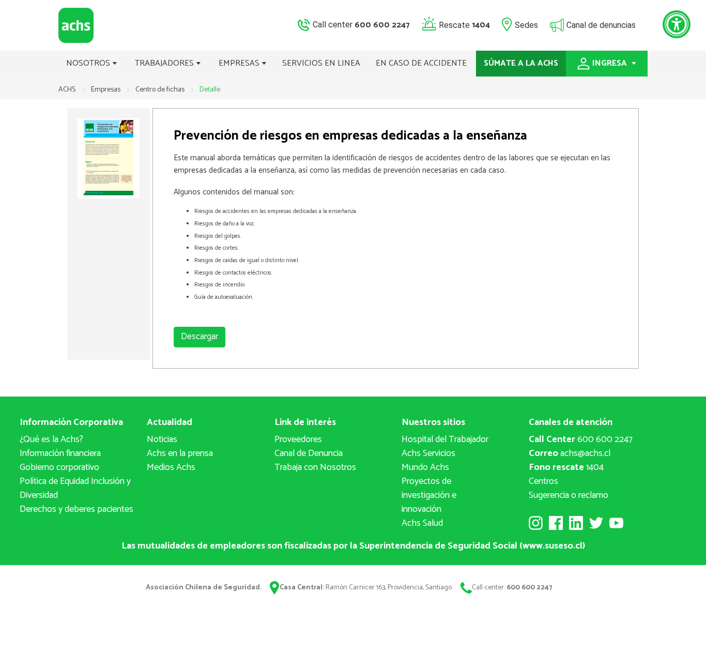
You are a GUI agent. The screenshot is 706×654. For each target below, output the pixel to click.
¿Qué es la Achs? (51, 439)
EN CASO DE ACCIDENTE (421, 63)
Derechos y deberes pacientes (76, 509)
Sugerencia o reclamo (568, 495)
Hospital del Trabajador (445, 439)
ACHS (66, 90)
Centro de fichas (160, 90)
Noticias (162, 439)
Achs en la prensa (180, 453)
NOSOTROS (89, 63)
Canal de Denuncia (308, 453)
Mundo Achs (425, 467)
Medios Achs (171, 467)
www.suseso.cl (552, 546)
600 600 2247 (581, 439)
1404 (566, 467)
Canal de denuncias (601, 24)
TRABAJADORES (165, 63)
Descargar (199, 336)
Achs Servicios (428, 453)
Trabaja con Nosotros (315, 467)
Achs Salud (422, 523)
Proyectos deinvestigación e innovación (429, 495)
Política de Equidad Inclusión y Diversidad (75, 488)
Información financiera (60, 453)
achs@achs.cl (569, 453)
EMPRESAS (240, 63)
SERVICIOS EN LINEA (321, 63)
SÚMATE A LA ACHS (521, 63)
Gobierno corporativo (59, 467)
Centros (543, 481)
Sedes (526, 24)
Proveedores (298, 439)
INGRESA (610, 63)
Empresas (106, 90)
